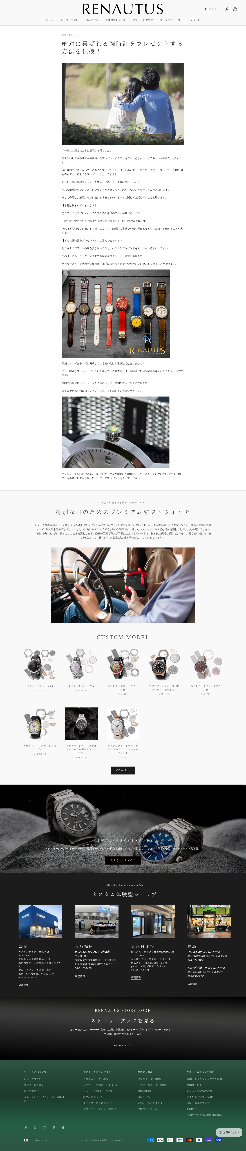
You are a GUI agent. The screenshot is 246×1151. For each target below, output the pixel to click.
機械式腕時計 (145, 1091)
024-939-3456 (195, 976)
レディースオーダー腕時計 (153, 1085)
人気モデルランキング (150, 1103)
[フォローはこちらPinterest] (54, 1127)
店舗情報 (24, 985)
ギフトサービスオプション (98, 1103)
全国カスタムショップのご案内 (204, 1079)
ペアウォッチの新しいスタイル (100, 1085)
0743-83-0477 (28, 977)
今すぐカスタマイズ (123, 860)
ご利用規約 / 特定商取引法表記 (204, 1115)
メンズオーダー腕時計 (150, 1079)
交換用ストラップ (115, 20)
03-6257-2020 (140, 969)
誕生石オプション (93, 1097)
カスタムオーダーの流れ (97, 1079)
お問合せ (192, 1109)
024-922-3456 (195, 960)
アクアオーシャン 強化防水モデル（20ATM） (164, 687)
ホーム (49, 20)
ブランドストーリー (171, 20)
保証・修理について (198, 1103)
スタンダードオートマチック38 (123, 687)
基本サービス (194, 1085)
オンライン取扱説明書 (199, 1091)
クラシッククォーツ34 (81, 685)
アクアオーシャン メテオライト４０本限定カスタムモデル (81, 749)
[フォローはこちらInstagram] (44, 1127)
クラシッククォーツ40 (40, 685)
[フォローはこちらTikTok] (63, 1127)
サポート (195, 20)
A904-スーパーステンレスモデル (40, 747)
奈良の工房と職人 (34, 1085)
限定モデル (92, 20)
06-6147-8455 (83, 968)
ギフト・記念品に (143, 20)
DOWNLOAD (123, 1045)
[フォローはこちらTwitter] (35, 1127)
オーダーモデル (69, 20)
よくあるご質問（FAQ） (200, 1097)
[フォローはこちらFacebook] (26, 1127)
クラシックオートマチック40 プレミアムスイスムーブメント (123, 749)
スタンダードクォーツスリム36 (206, 687)
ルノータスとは (33, 1079)
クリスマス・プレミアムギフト (100, 1109)
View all (123, 770)
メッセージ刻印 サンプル (98, 1091)
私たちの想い (31, 1091)
